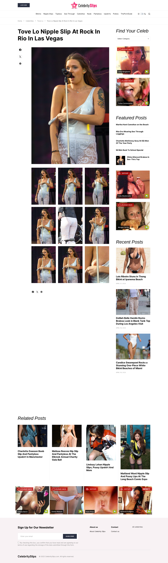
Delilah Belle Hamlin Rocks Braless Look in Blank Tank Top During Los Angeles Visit (133, 321)
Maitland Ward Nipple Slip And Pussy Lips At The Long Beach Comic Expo (135, 476)
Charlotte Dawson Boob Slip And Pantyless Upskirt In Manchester (31, 454)
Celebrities (30, 21)
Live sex (23, 5)
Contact (114, 527)
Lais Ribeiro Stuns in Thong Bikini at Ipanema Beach (131, 278)
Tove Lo (40, 21)
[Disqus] (70, 321)
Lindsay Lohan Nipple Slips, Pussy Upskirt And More (100, 467)
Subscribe (70, 536)
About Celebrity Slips (97, 531)
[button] (142, 14)
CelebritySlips (27, 556)
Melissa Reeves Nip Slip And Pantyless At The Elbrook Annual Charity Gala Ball (65, 455)
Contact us (115, 531)
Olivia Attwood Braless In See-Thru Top (138, 158)
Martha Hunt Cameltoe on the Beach (132, 124)
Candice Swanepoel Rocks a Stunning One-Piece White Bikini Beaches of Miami (132, 365)
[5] (120, 160)
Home (20, 21)
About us (94, 527)
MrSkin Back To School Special (129, 150)
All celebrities (137, 527)
